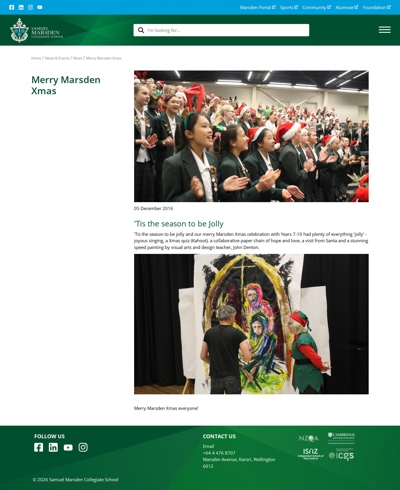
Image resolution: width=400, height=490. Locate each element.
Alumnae (344, 7)
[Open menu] (385, 30)
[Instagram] (30, 7)
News (77, 58)
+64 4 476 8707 (219, 453)
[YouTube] (39, 7)
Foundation (374, 7)
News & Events (57, 58)
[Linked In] (21, 7)
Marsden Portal (255, 7)
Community (314, 7)
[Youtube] (68, 447)
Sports (286, 7)
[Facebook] (11, 7)
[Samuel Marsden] (36, 30)
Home (36, 58)
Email (208, 446)
